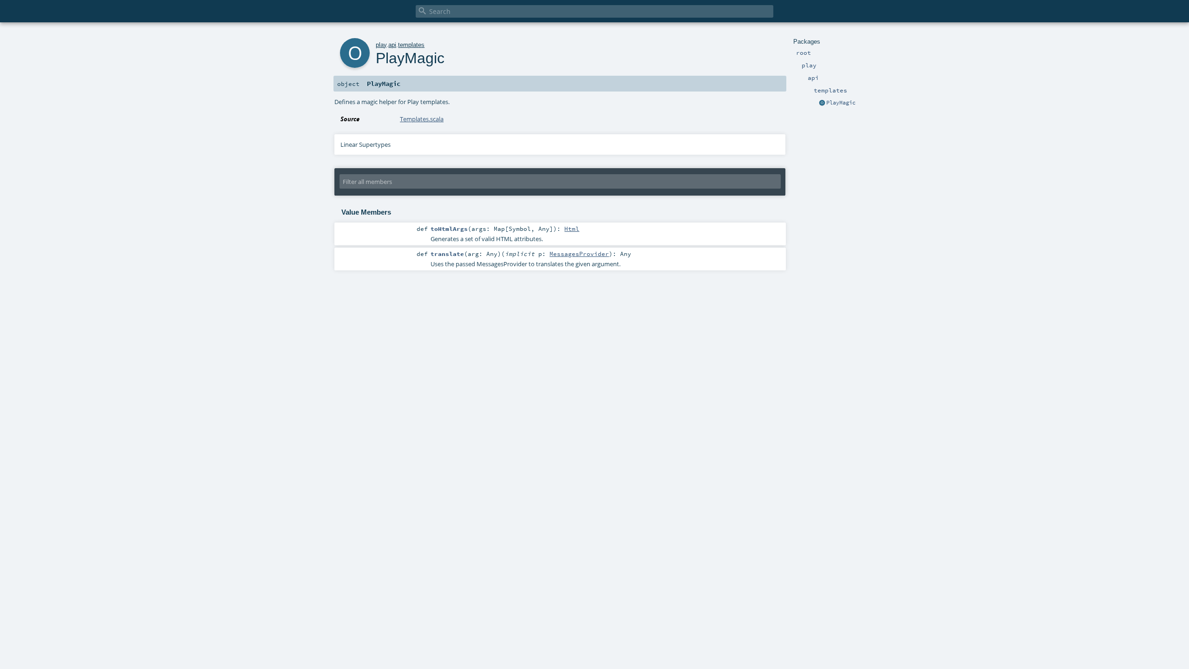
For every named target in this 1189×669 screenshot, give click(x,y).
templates (411, 44)
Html (571, 228)
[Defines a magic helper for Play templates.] (822, 103)
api (392, 44)
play (381, 44)
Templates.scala (422, 119)
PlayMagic (841, 102)
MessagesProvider (579, 253)
